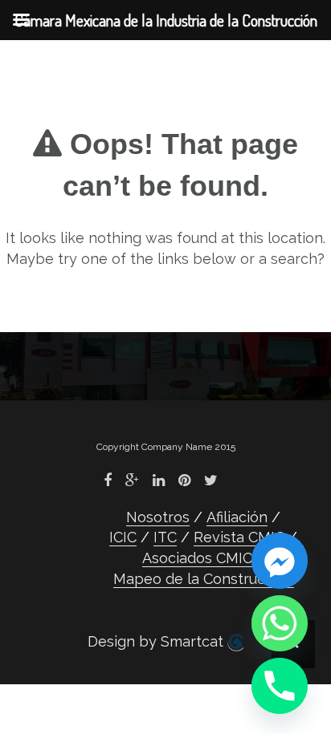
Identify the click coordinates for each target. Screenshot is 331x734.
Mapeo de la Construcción (203, 578)
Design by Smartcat (157, 641)
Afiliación (237, 517)
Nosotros (158, 517)
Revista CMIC (239, 537)
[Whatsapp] (279, 623)
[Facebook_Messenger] (279, 561)
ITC (165, 537)
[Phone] (279, 686)
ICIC (123, 537)
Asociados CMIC (197, 557)
